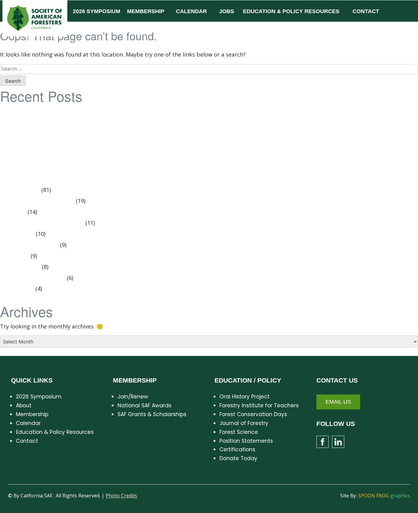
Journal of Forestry (243, 423)
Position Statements (31, 245)
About (24, 405)
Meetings (17, 256)
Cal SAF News (22, 190)
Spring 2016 (19, 234)
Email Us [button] (338, 402)
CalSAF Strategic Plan (33, 111)
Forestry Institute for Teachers (259, 405)
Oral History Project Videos (39, 201)
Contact (27, 441)
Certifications (237, 449)
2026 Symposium (39, 396)
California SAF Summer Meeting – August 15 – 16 (68, 144)
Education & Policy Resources (55, 432)
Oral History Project (244, 396)
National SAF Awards (144, 405)
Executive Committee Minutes (44, 223)
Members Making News (35, 278)
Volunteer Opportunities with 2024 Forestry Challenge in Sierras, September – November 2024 (128, 122)
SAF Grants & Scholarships (152, 414)
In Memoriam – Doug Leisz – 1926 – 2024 (58, 155)
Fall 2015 (15, 212)
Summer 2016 (22, 267)
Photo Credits (121, 495)
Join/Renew (133, 396)
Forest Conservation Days (253, 414)
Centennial (19, 288)
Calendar (28, 423)
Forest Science (238, 432)
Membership (32, 414)
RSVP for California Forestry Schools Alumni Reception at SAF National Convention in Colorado (128, 133)
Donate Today (238, 458)
